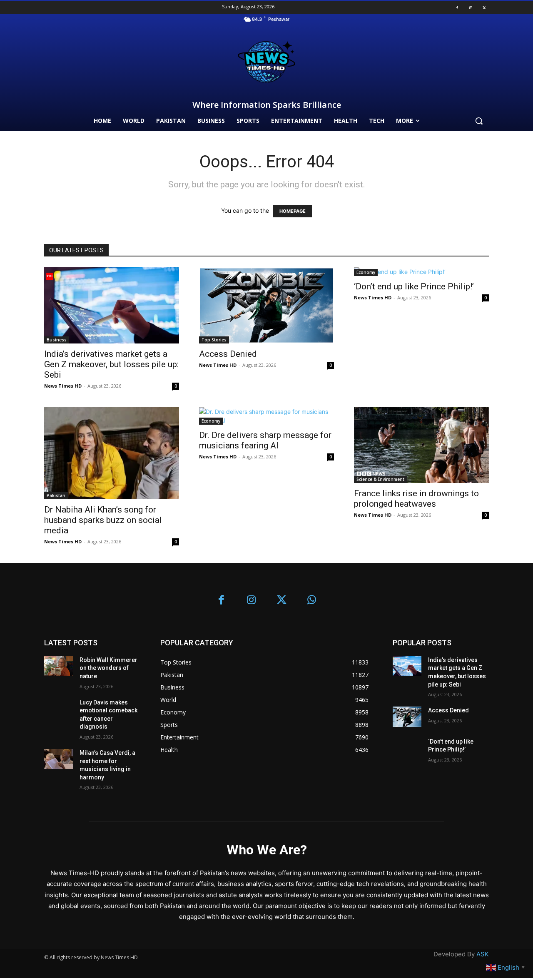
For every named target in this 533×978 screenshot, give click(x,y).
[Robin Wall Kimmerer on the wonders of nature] (58, 666)
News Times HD (63, 386)
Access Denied (228, 354)
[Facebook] (457, 7)
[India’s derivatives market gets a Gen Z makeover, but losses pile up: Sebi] (111, 305)
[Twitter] (484, 7)
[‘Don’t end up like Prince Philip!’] (421, 271)
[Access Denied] (266, 305)
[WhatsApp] (312, 600)
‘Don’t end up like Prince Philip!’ (414, 286)
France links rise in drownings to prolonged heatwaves (416, 498)
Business (57, 340)
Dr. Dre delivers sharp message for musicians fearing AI (265, 440)
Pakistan (56, 495)
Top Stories (214, 340)
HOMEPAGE (292, 211)
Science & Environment (380, 479)
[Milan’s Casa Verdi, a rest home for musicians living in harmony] (58, 759)
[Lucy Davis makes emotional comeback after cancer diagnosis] (58, 709)
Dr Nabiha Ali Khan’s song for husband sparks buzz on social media (103, 520)
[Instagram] (470, 7)
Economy (365, 272)
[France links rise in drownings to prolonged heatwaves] (421, 445)
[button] (479, 121)
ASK (482, 954)
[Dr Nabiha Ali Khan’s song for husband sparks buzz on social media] (111, 453)
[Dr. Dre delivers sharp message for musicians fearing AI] (266, 416)
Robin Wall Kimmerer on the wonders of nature (108, 668)
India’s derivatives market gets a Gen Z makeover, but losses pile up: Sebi (111, 364)
